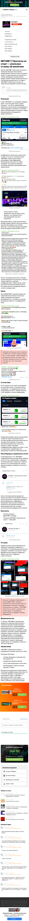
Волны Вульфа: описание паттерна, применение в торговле (15, 795)
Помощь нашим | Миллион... (15, 837)
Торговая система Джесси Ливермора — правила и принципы (16, 807)
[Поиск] (22, 9)
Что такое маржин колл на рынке (15, 819)
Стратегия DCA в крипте (12, 801)
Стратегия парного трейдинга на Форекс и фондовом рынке (17, 813)
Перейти (13, 918)
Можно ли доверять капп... (15, 828)
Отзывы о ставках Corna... (15, 874)
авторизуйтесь (23, 719)
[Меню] (26, 9)
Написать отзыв (15, 56)
